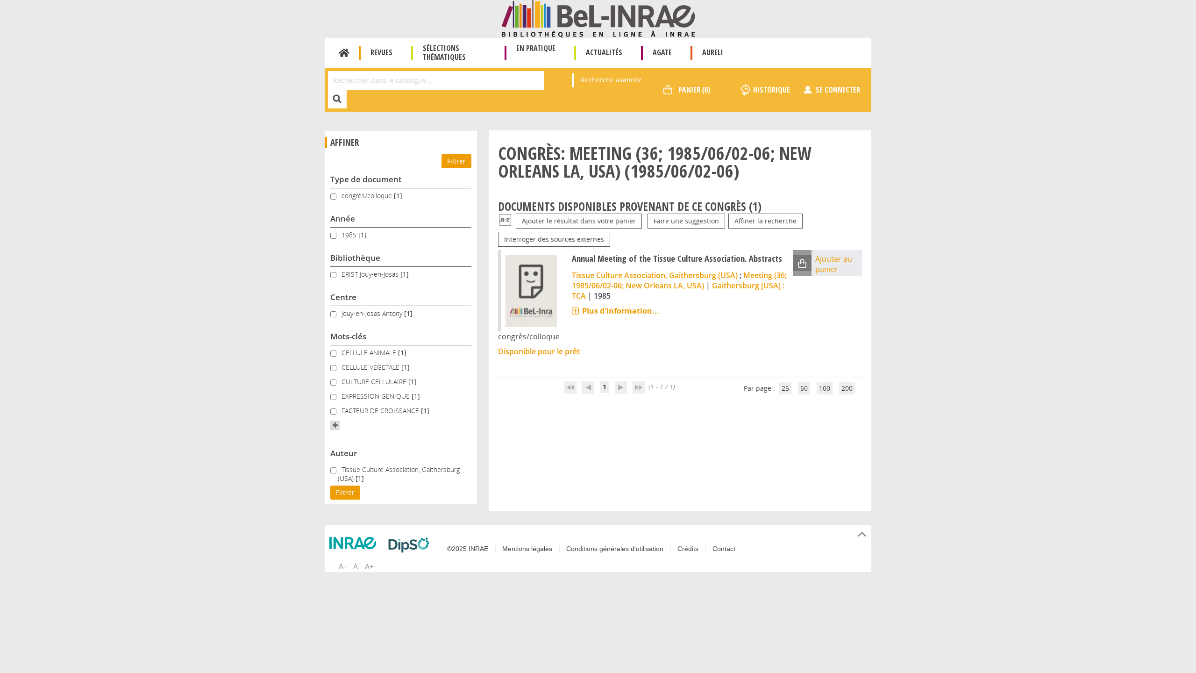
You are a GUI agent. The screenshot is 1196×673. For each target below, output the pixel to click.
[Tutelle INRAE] (355, 543)
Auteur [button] (343, 453)
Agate (662, 52)
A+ (369, 566)
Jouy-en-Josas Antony (373, 313)
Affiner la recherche (765, 220)
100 (824, 388)
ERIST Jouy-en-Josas (371, 274)
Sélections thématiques (444, 52)
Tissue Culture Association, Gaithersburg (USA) (655, 275)
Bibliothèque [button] (355, 257)
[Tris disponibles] (505, 221)
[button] (335, 425)
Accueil (344, 52)
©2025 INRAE (467, 548)
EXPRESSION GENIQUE (377, 396)
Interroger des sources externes (554, 239)
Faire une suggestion (686, 220)
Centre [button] (343, 297)
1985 (350, 234)
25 (785, 388)
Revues (381, 52)
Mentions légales (527, 548)
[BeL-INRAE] (598, 18)
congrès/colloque (368, 195)
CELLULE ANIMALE (370, 352)
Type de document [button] (366, 179)
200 (847, 388)
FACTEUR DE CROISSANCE (381, 410)
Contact (723, 548)
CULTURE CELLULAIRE (375, 381)
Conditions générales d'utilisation (614, 548)
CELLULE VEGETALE (371, 367)
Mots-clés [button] (348, 336)
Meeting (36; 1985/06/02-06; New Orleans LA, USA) (679, 280)
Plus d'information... (620, 311)
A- (342, 566)
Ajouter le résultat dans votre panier (579, 220)
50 (804, 388)
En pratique (535, 48)
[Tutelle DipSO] (411, 545)
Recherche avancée (611, 79)
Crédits (687, 548)
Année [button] (342, 218)
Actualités (604, 52)
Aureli (712, 52)
